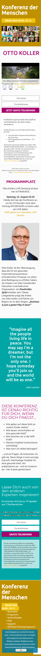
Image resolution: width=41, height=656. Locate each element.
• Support (11, 623)
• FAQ (9, 620)
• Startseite (11, 611)
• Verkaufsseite (14, 617)
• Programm (12, 614)
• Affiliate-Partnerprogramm (20, 626)
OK (21, 650)
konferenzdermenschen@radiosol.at (22, 172)
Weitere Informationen (28, 647)
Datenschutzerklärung (11, 161)
